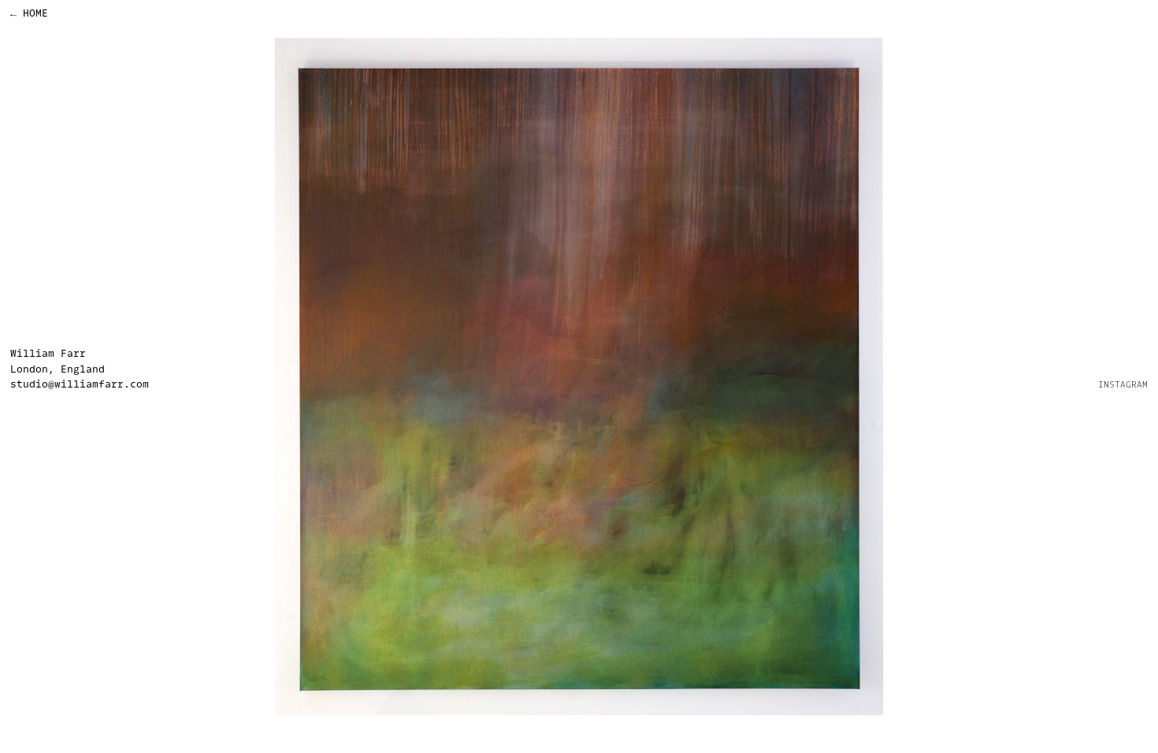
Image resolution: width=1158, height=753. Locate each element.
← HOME (29, 13)
